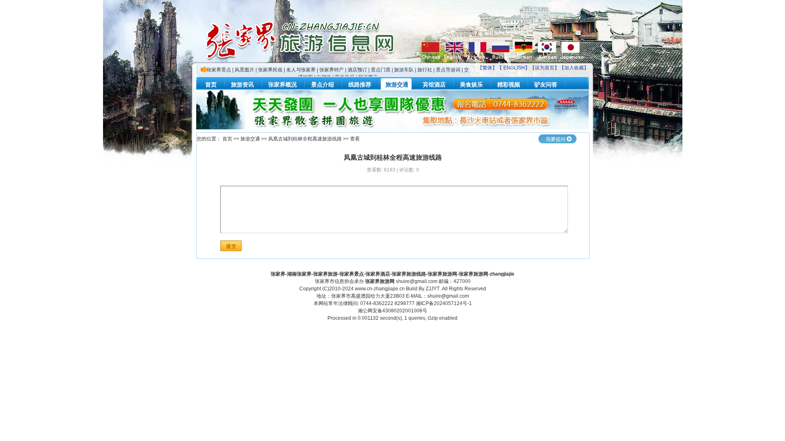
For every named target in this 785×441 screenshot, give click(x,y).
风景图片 (244, 70)
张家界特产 (331, 70)
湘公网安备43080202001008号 (392, 311)
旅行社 (424, 70)
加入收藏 (574, 68)
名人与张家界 (301, 70)
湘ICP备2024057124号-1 (444, 303)
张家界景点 (218, 70)
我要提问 (555, 139)
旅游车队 (404, 70)
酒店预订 (357, 70)
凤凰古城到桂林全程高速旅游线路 (305, 139)
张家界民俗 (270, 70)
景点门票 (380, 70)
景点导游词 (448, 70)
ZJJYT (433, 289)
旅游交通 (250, 139)
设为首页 (544, 68)
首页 (227, 139)
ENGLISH (514, 68)
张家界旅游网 (380, 281)
